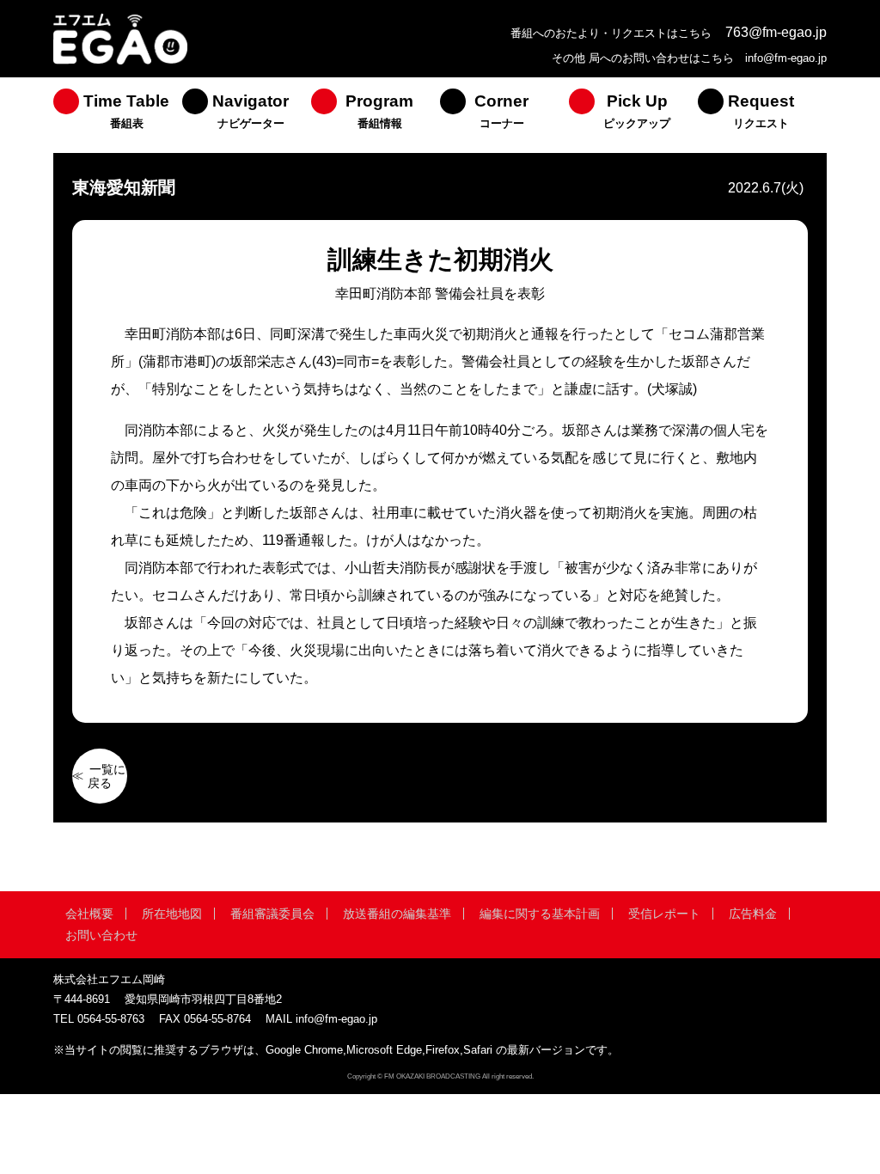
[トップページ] (120, 62)
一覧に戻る (106, 776)
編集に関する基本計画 (540, 913)
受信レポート (664, 913)
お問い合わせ (101, 935)
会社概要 (89, 913)
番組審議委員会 (272, 913)
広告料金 (753, 913)
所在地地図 (172, 913)
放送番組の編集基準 (397, 913)
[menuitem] (117, 115)
